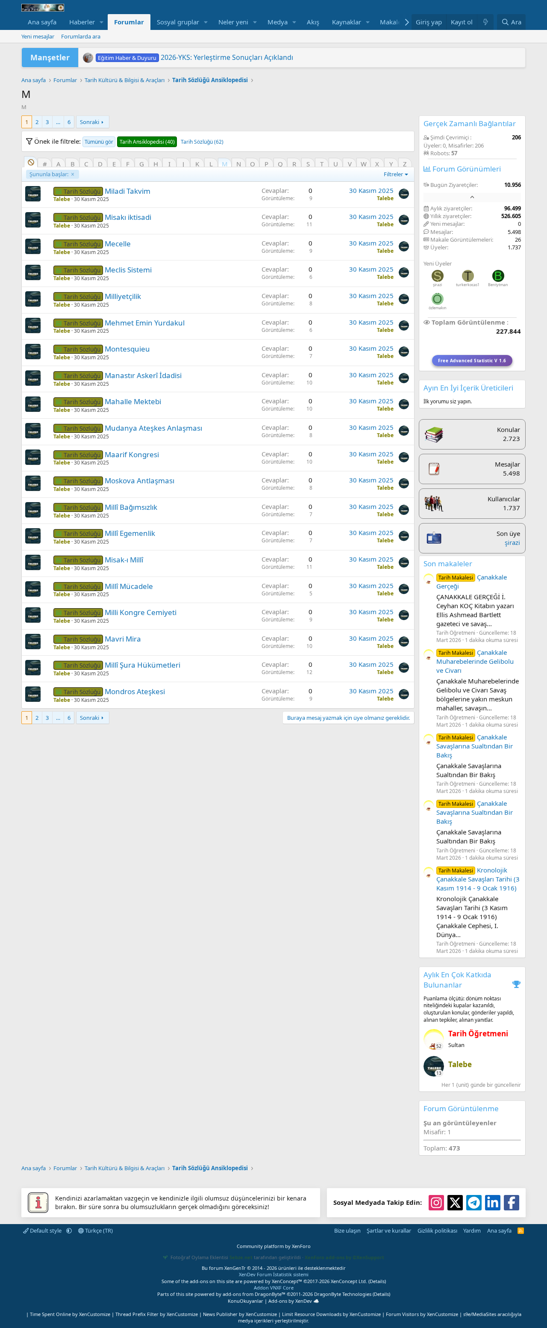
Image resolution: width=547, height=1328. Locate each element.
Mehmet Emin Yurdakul (145, 323)
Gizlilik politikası (437, 1230)
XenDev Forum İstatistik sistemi (274, 1274)
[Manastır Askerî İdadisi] (33, 378)
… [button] (58, 122)
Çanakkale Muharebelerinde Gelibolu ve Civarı (475, 661)
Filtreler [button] (393, 174)
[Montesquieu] (33, 351)
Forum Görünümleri (466, 169)
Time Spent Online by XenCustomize (70, 1314)
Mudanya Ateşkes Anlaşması (153, 428)
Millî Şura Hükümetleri (142, 665)
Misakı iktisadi (128, 217)
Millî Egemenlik (130, 533)
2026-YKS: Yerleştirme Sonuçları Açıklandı (195, 57)
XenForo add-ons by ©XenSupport (344, 1257)
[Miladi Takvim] (33, 193)
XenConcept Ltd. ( (350, 1281)
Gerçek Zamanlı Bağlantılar (469, 123)
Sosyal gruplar (178, 22)
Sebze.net (241, 1257)
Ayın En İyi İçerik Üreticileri (468, 388)
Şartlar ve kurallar (389, 1230)
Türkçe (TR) (98, 1230)
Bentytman (498, 284)
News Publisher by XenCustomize (240, 1314)
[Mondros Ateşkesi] (33, 694)
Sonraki (89, 122)
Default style (46, 1230)
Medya (278, 22)
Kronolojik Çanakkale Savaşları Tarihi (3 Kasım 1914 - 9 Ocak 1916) (478, 879)
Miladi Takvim (127, 191)
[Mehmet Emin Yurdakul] (33, 325)
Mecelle (118, 243)
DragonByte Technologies (342, 1294)
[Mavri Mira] (33, 641)
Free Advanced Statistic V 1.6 (472, 361)
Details (377, 1281)
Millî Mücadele (129, 586)
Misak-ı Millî (124, 560)
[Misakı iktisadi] (33, 220)
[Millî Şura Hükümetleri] (33, 667)
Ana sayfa (42, 22)
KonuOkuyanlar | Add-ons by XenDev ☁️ (273, 1301)
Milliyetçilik (123, 296)
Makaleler (394, 22)
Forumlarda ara (80, 36)
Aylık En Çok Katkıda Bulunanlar (457, 980)
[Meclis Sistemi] (33, 272)
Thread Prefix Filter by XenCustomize (156, 1314)
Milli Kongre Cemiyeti (140, 612)
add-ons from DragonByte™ (254, 1294)
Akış (313, 22)
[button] (102, 22)
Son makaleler (447, 563)
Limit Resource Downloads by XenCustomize (331, 1314)
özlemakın (438, 308)
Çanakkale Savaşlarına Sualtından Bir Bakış (474, 746)
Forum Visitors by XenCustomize (422, 1314)
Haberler (82, 22)
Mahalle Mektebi (133, 401)
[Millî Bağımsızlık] (33, 510)
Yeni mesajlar (37, 36)
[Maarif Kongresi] (33, 457)
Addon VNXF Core (274, 1287)
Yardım (472, 1230)
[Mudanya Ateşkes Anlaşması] (33, 430)
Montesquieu (127, 349)
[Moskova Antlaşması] (33, 483)
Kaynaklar (346, 22)
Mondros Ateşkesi (135, 691)
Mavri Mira (123, 639)
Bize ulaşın (347, 1230)
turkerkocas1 (467, 284)
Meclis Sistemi (128, 270)
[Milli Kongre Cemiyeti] (33, 615)
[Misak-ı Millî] (33, 562)
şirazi (437, 284)
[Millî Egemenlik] (33, 536)
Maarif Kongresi (132, 454)
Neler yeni (233, 22)
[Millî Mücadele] (33, 589)
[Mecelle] (33, 246)
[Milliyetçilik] (33, 299)
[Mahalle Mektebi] (33, 404)
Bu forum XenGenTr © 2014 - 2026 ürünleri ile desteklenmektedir (274, 1268)
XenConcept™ (287, 1281)
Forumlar (129, 22)
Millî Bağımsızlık (131, 507)
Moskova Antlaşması (139, 480)
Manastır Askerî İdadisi (143, 375)
